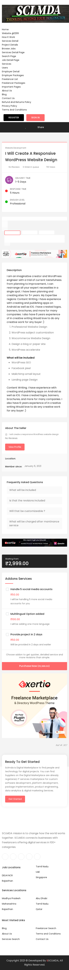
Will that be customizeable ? (27, 511)
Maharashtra (9, 903)
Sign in (35, 117)
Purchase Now (34, 666)
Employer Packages (13, 75)
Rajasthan (7, 880)
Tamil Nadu (42, 866)
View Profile (15, 447)
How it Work (8, 37)
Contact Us (8, 98)
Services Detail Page (13, 52)
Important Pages (11, 86)
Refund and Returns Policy (16, 102)
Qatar (39, 909)
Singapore (41, 877)
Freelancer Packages (13, 83)
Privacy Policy (9, 105)
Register (14, 117)
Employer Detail (10, 71)
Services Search (11, 939)
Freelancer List (10, 79)
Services (6, 63)
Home (5, 29)
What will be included (22, 490)
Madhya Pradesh (11, 898)
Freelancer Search (46, 928)
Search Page (9, 56)
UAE (38, 872)
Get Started (15, 799)
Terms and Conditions (14, 109)
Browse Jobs (9, 48)
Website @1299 (10, 33)
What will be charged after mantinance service (34, 523)
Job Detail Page (10, 60)
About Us (7, 90)
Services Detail (10, 41)
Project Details (10, 44)
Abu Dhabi (41, 898)
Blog (4, 94)
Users (5, 67)
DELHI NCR (7, 875)
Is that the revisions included (27, 500)
